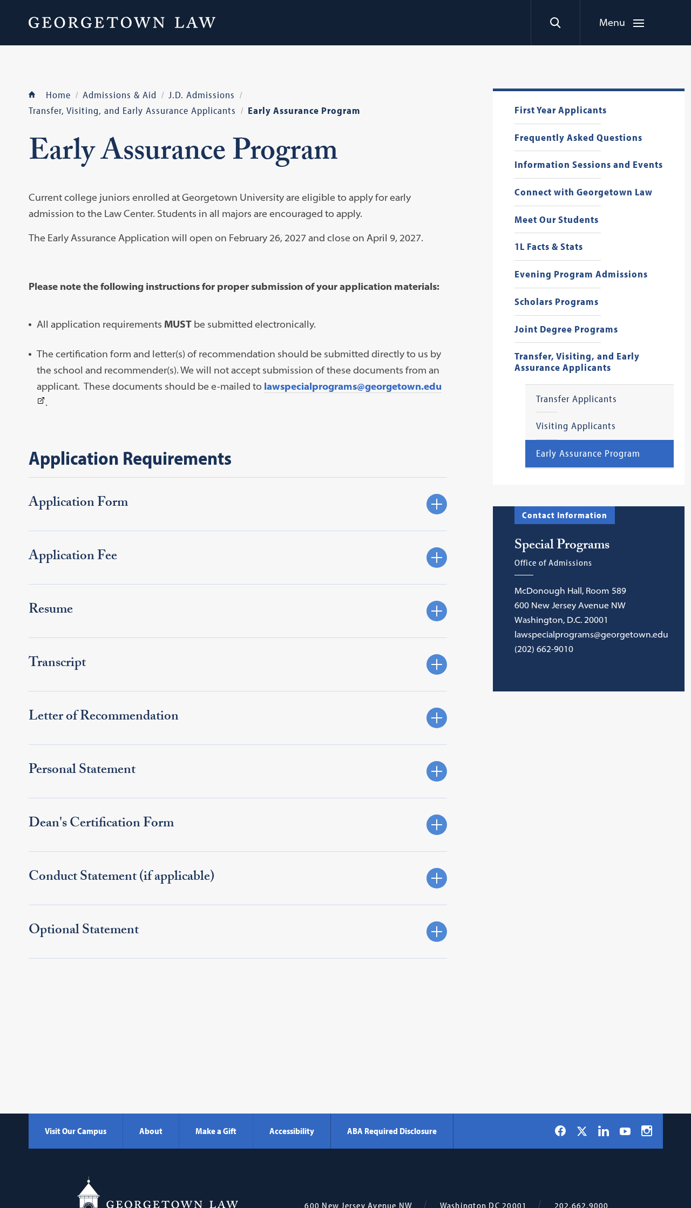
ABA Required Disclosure (392, 1131)
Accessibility (291, 1131)
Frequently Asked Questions (578, 138)
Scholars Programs (556, 302)
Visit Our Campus (75, 1131)
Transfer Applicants (576, 399)
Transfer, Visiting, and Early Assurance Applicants (577, 362)
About (150, 1131)
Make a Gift (215, 1131)
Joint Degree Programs (566, 329)
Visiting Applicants (576, 426)
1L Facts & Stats (548, 247)
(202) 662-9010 (543, 648)
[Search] (555, 22)
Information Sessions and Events (588, 165)
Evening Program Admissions (581, 274)
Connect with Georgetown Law (583, 192)
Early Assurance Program (588, 453)
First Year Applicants (560, 110)
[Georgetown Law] (122, 22)
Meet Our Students (556, 220)
